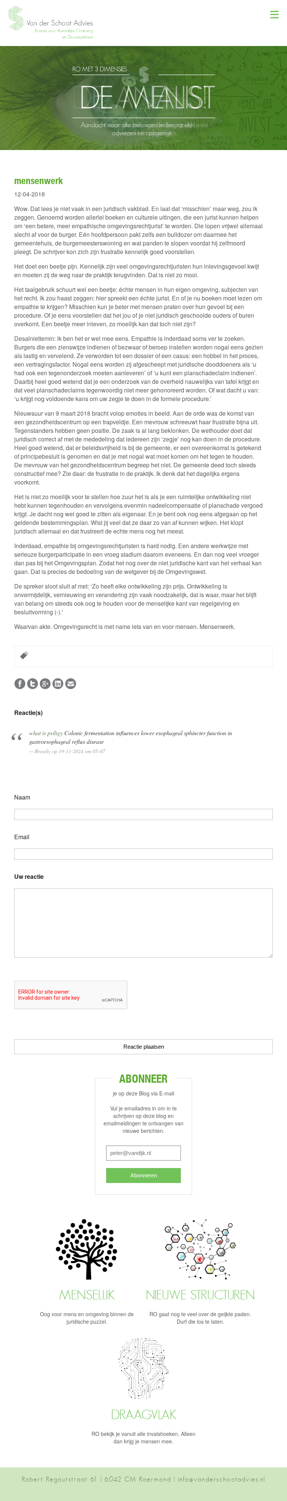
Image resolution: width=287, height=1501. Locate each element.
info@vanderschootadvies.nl (221, 1479)
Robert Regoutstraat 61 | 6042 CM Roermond (96, 1479)
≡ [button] (274, 13)
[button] (54, 37)
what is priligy (46, 733)
